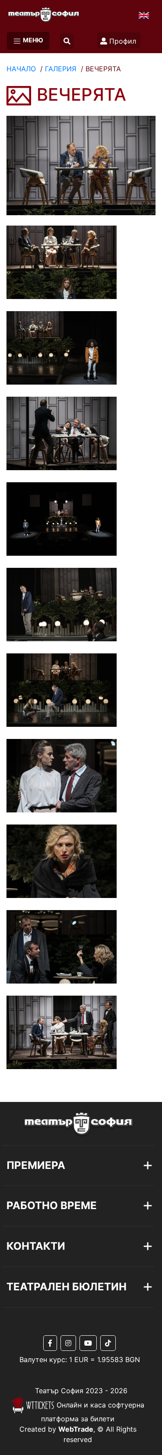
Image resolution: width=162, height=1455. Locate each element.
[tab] (66, 1165)
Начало (21, 68)
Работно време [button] (51, 1205)
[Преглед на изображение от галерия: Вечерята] (81, 164)
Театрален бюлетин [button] (66, 1286)
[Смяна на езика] (144, 14)
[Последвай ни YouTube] (89, 1343)
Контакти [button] (35, 1246)
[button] (67, 41)
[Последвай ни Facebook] (51, 1343)
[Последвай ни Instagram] (69, 1343)
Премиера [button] (35, 1165)
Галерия (60, 68)
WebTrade (75, 1429)
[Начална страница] (39, 12)
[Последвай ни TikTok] (108, 1343)
